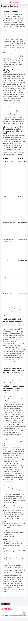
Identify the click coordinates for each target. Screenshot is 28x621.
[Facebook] (2, 604)
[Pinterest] (8, 604)
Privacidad (9, 612)
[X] (5, 604)
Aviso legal (3, 612)
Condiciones (16, 612)
